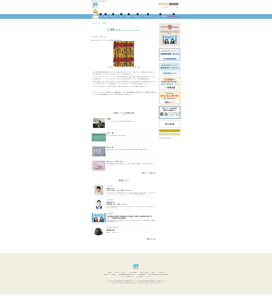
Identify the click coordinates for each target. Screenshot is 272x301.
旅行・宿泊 (113, 16)
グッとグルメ (110, 185)
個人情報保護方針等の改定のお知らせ (127, 274)
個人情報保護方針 (142, 274)
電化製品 (128, 16)
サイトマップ (149, 276)
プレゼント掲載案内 (133, 272)
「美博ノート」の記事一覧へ (148, 173)
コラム (99, 23)
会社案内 (109, 272)
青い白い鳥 (110, 147)
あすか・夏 (110, 133)
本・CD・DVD (148, 16)
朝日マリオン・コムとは (120, 272)
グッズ (121, 16)
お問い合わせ (161, 272)
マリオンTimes (110, 213)
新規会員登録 (163, 4)
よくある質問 (139, 276)
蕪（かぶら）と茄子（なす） (115, 161)
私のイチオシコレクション (112, 227)
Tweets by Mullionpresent (165, 138)
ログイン (174, 4)
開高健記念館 (111, 230)
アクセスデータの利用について (126, 276)
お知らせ (153, 272)
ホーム (94, 23)
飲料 (105, 16)
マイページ (169, 130)
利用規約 (113, 274)
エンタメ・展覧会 (160, 16)
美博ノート (105, 23)
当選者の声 (105, 274)
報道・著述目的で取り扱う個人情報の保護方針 (159, 274)
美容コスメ (137, 16)
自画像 (109, 119)
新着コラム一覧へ (151, 239)
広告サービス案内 (144, 272)
